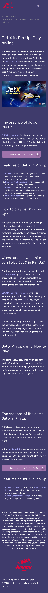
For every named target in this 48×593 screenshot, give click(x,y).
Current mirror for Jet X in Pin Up (24, 468)
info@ (21, 579)
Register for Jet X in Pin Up (21, 154)
